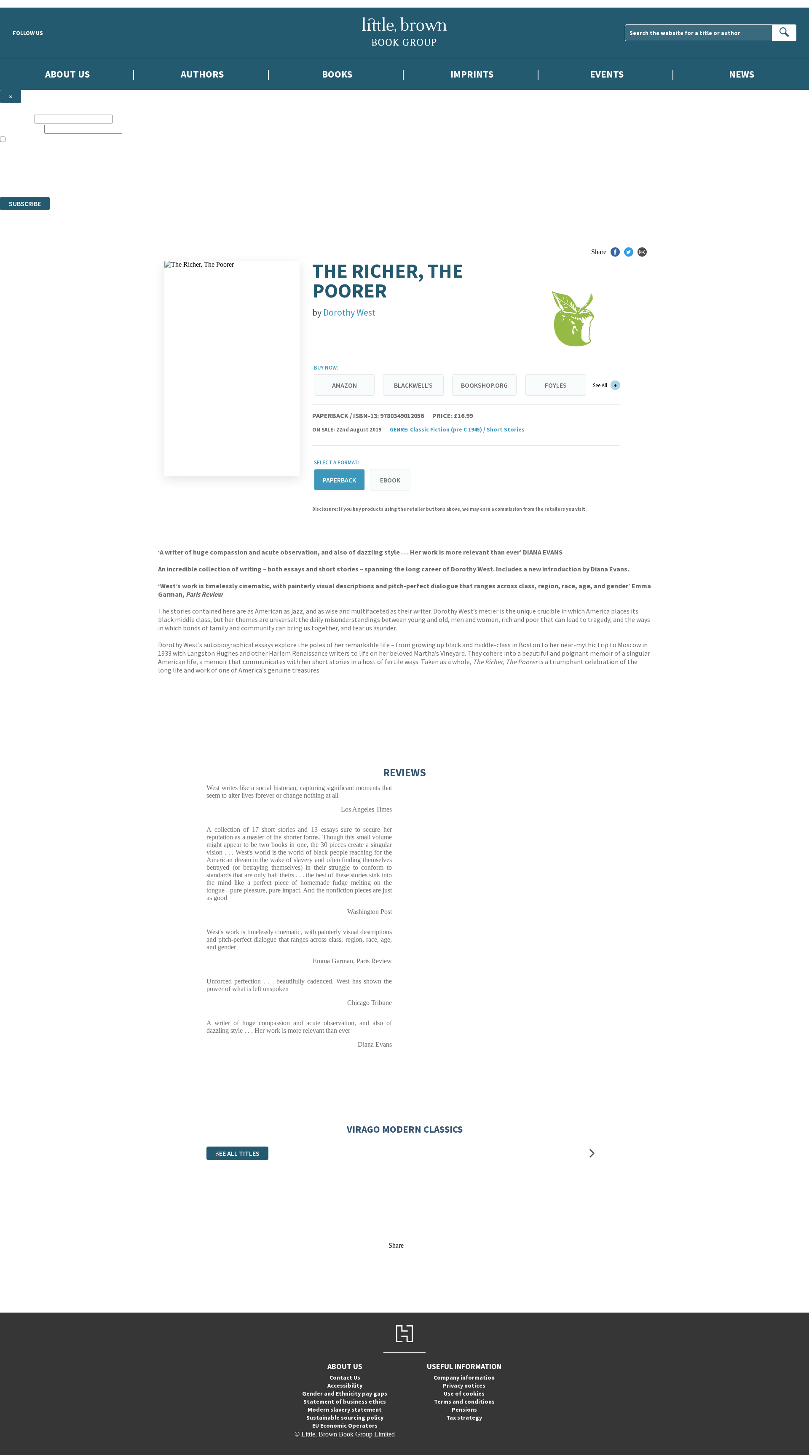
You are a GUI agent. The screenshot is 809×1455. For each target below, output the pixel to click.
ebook (390, 480)
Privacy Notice (166, 177)
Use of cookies (464, 1393)
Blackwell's (413, 385)
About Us (67, 74)
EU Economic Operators (345, 1425)
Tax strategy (464, 1417)
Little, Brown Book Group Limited (104, 162)
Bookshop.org (484, 385)
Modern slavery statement (345, 1409)
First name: (16, 118)
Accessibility (344, 1385)
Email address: (21, 128)
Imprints (471, 74)
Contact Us (344, 1377)
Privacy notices (464, 1385)
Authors (202, 74)
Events (607, 74)
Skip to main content (27, 3)
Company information (464, 1377)
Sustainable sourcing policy (344, 1417)
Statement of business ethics (344, 1401)
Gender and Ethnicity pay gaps (344, 1393)
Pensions (464, 1409)
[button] (217, 1153)
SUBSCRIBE (25, 203)
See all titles (237, 1153)
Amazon (344, 385)
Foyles (556, 385)
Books (337, 74)
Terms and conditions (464, 1401)
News (741, 74)
